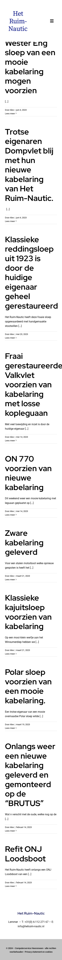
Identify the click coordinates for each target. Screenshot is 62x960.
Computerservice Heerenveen (29, 948)
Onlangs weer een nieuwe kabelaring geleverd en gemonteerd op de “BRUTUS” (30, 775)
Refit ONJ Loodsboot (25, 854)
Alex (12, 110)
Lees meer (10, 113)
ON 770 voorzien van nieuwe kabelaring (28, 473)
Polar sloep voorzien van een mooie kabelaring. (28, 686)
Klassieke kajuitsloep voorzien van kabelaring (28, 611)
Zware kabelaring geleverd (24, 542)
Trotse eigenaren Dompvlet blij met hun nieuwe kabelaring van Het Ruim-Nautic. (29, 164)
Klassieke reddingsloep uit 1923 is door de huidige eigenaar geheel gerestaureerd (31, 272)
